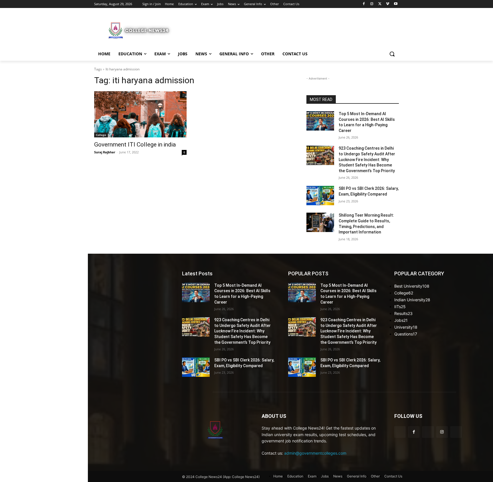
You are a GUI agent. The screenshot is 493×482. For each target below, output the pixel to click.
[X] (380, 4)
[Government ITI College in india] (140, 114)
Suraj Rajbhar (104, 152)
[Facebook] (364, 4)
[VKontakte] (456, 432)
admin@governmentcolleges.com (315, 453)
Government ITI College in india (135, 144)
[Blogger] (399, 432)
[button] (392, 54)
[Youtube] (395, 4)
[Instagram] (372, 4)
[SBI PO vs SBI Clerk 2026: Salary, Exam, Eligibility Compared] (320, 195)
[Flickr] (427, 432)
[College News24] (139, 30)
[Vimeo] (387, 4)
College (101, 135)
